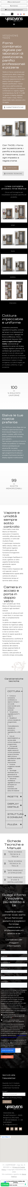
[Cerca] (12, 14)
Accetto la (8, 1098)
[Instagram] (11, 1128)
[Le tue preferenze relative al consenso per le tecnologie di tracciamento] (25, 1184)
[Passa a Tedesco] (23, 14)
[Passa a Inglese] (18, 14)
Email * (5, 1091)
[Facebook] (7, 1128)
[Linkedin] (16, 1128)
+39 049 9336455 (11, 1120)
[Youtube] (20, 1128)
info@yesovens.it (11, 1124)
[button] (14, 24)
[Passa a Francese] (21, 14)
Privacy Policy (17, 1098)
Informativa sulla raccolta (9, 1185)
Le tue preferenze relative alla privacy (15, 1181)
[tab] (14, 691)
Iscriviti (7, 1102)
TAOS (13, 251)
